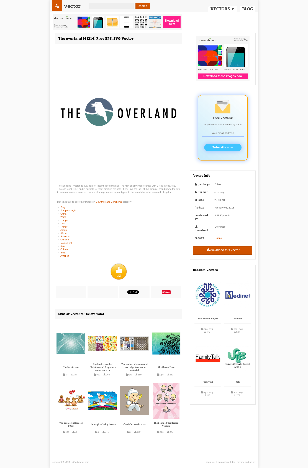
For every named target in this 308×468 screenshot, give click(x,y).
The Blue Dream (71, 367)
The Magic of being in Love (102, 424)
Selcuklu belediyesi (208, 318)
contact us (223, 462)
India (62, 252)
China (63, 213)
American (65, 236)
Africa (63, 233)
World (63, 217)
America (64, 256)
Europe (64, 220)
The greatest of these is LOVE (71, 424)
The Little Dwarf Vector (134, 424)
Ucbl (237, 382)
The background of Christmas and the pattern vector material (103, 367)
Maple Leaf (66, 243)
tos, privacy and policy (244, 462)
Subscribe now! (222, 147)
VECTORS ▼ (222, 8)
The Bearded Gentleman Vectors (166, 424)
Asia (62, 246)
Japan (63, 230)
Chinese (64, 239)
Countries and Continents (109, 201)
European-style (68, 210)
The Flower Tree (166, 367)
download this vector (225, 250)
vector (72, 6)
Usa (62, 223)
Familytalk (208, 382)
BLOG (247, 8)
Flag (62, 207)
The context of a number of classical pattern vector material (134, 367)
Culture (64, 249)
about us (210, 462)
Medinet (238, 318)
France (64, 226)
